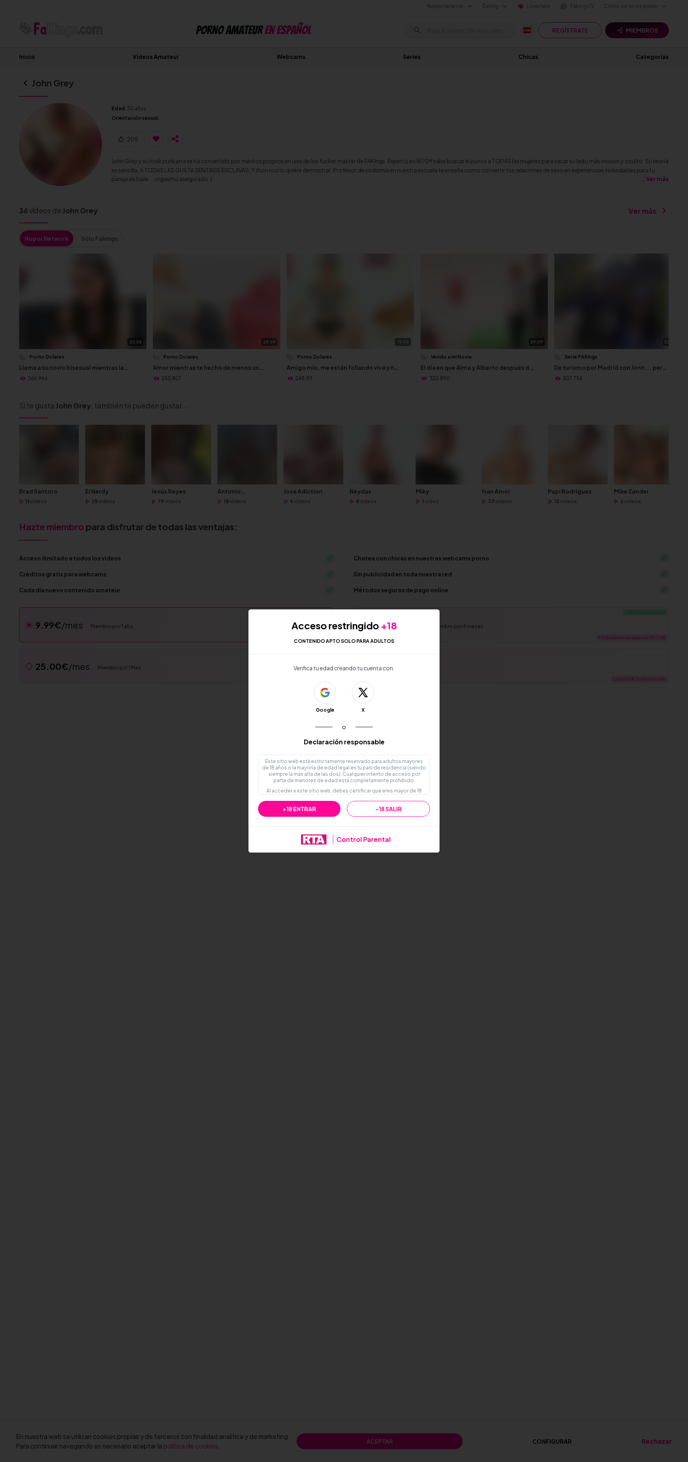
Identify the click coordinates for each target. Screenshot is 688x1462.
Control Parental (363, 839)
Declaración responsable (344, 742)
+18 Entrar (299, 808)
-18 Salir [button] (388, 808)
